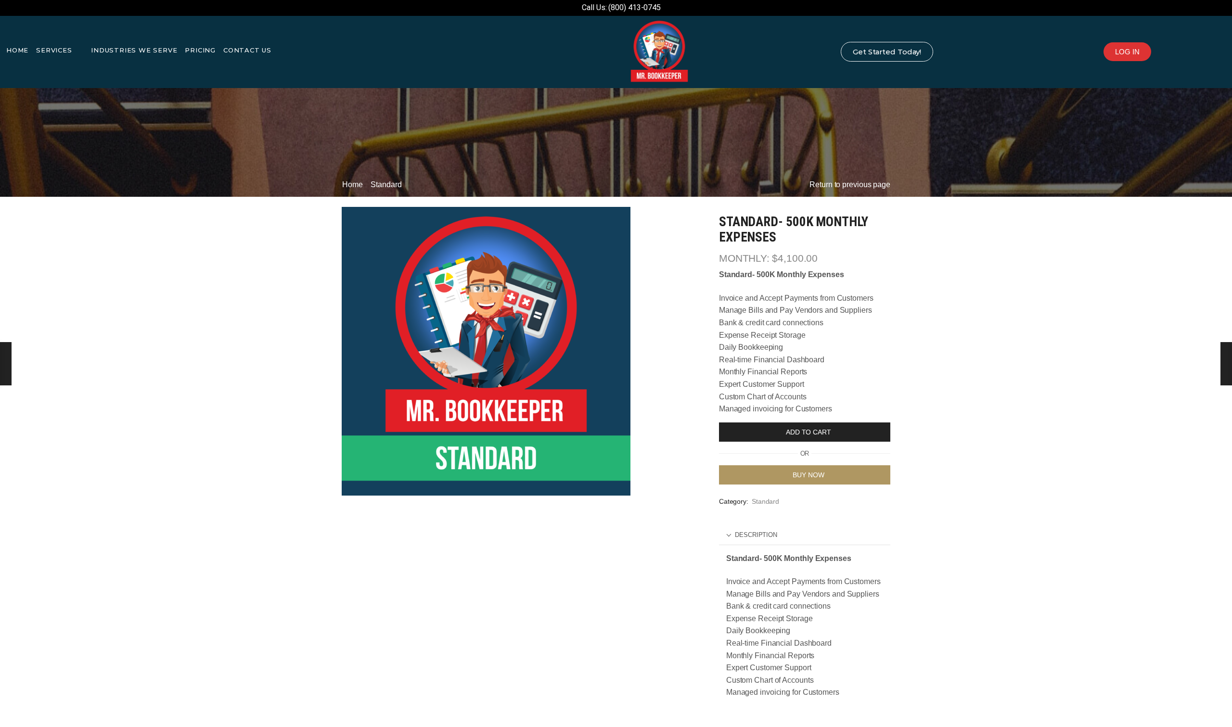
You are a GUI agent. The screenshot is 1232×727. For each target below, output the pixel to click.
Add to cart (808, 432)
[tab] (804, 535)
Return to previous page (849, 184)
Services (54, 50)
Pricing (200, 50)
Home (17, 50)
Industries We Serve (134, 50)
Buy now (808, 475)
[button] (1127, 51)
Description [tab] (756, 534)
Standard (386, 184)
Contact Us (247, 50)
